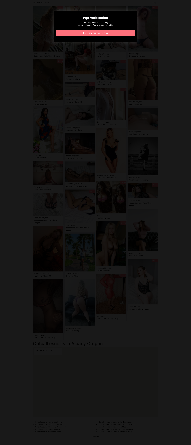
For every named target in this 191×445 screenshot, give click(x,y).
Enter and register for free (95, 33)
